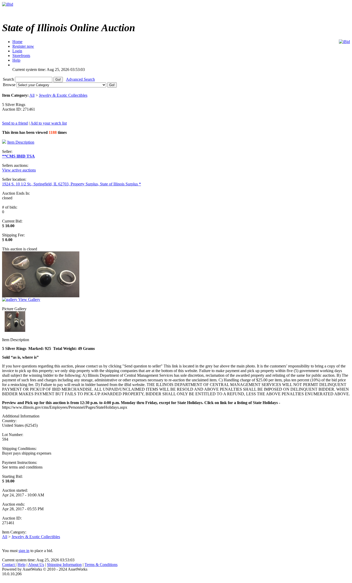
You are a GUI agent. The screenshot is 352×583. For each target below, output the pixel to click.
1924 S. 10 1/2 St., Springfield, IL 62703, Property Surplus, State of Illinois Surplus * (71, 184)
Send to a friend (15, 123)
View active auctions (19, 170)
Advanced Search (80, 79)
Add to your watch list (48, 123)
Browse (9, 85)
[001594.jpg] (15, 330)
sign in (24, 550)
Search (9, 79)
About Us (36, 564)
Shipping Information (64, 564)
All (32, 95)
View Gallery (28, 299)
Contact (9, 564)
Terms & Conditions (101, 564)
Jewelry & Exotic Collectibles (63, 95)
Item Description (20, 142)
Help (22, 564)
